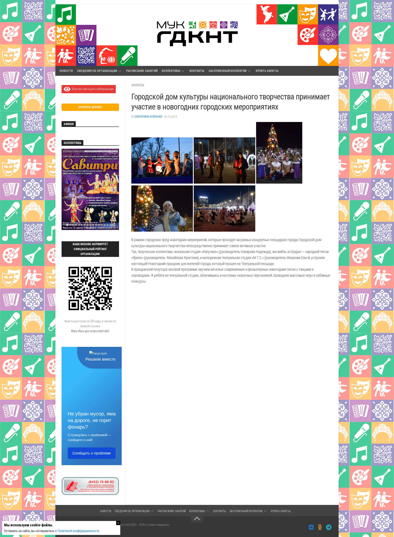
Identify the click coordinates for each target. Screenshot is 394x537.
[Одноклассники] (320, 527)
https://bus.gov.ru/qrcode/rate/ (90, 331)
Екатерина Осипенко (148, 116)
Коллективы (171, 71)
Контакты (196, 71)
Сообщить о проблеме (91, 453)
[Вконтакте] (311, 527)
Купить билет (90, 107)
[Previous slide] (67, 190)
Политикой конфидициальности (78, 531)
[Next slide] (113, 190)
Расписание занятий (142, 71)
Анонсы (137, 85)
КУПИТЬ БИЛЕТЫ (267, 71)
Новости (66, 71)
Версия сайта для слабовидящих (92, 89)
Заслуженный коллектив (227, 71)
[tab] (67, 225)
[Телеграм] (328, 527)
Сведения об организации (97, 71)
